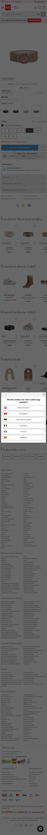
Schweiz (23, 414)
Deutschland (23, 420)
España (23, 437)
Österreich (23, 408)
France (23, 426)
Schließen (44, 394)
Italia (23, 431)
